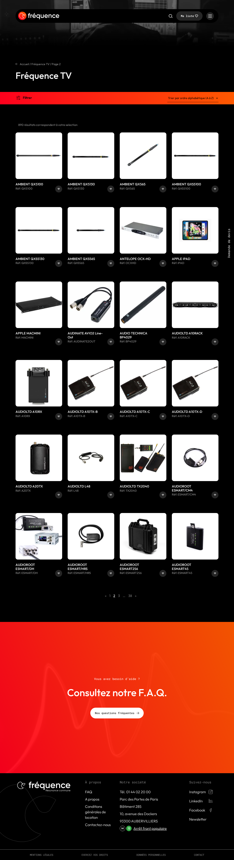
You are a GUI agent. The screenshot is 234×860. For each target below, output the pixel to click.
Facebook (197, 810)
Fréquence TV (40, 64)
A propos (92, 799)
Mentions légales (41, 855)
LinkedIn (196, 801)
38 (130, 596)
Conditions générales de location (95, 812)
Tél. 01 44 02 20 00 (135, 792)
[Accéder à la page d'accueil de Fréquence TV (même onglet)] (38, 16)
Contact (199, 855)
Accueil (24, 64)
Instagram (197, 792)
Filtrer (27, 98)
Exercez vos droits (95, 855)
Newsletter (198, 819)
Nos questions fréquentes (114, 713)
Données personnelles (151, 855)
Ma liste (187, 16)
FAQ (88, 792)
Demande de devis (229, 243)
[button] (58, 189)
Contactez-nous (98, 824)
